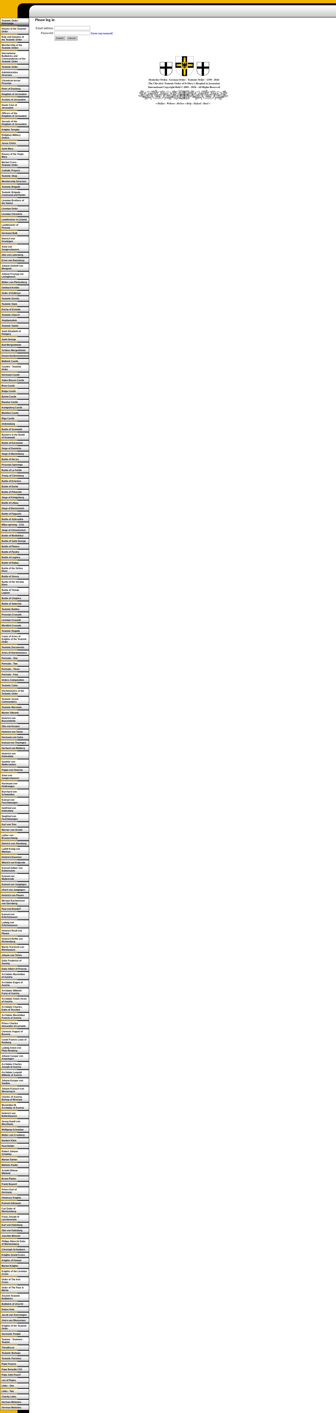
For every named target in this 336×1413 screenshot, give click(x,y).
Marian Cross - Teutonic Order (10, 163)
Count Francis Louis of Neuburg (14, 1041)
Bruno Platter (9, 1178)
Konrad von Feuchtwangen (10, 801)
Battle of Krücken (11, 481)
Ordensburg (8, 424)
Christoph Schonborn (13, 1249)
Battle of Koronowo (12, 443)
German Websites (11, 1402)
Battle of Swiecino (11, 603)
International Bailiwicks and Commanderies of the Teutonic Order (13, 57)
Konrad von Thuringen (14, 742)
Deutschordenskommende (15, 355)
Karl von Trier (9, 824)
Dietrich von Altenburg (14, 843)
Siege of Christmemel (13, 530)
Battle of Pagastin (11, 513)
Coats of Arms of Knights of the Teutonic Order (14, 639)
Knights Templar (11, 129)
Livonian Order (10, 208)
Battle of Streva (10, 576)
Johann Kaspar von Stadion (12, 1082)
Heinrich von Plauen (13, 895)
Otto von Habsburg (12, 1230)
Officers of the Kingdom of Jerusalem (14, 114)
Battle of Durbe (10, 486)
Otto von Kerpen (11, 726)
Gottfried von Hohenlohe (9, 809)
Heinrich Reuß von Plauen (12, 932)
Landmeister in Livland (14, 219)
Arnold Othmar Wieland (10, 1172)
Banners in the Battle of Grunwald (13, 436)
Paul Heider (8, 1146)
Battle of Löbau (10, 503)
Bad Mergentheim (11, 345)
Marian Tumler (9, 1159)
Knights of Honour (12, 1260)
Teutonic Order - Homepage (10, 22)
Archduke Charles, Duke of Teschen (12, 1008)
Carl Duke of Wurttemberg (9, 1210)
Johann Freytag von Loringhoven (13, 275)
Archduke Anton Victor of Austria (14, 1000)
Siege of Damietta (11, 448)
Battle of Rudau (10, 563)
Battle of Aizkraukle (12, 519)
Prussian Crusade (12, 614)
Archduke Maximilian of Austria (13, 975)
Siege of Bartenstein (13, 508)
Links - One (8, 1385)
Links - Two (8, 1391)
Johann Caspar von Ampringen (12, 1057)
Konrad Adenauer (11, 1203)
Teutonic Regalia (11, 631)
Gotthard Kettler (10, 287)
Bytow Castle (9, 396)
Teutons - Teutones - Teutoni (13, 1341)
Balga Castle (9, 391)
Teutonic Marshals (12, 707)
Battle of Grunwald (12, 429)
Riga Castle (8, 418)
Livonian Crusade (11, 620)
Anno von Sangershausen (10, 248)
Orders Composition (13, 680)
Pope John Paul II (11, 1374)
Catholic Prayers (11, 170)
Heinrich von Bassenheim (9, 719)
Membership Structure (14, 181)
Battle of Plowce (10, 546)
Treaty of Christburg (13, 475)
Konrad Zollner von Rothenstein (12, 869)
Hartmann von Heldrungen (9, 785)
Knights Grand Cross (13, 1255)
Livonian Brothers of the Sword (13, 202)
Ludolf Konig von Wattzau (11, 850)
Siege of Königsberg (13, 497)
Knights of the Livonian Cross (14, 1272)
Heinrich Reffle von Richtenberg (12, 940)
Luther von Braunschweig (10, 836)
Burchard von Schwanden (9, 793)
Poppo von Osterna (12, 770)
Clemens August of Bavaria (12, 1033)
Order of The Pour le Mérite (13, 1289)
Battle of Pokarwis (12, 492)
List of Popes (9, 1380)
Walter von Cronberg (13, 1135)
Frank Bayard (9, 1184)
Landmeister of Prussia (10, 226)
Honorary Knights (11, 1197)
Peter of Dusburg (11, 88)
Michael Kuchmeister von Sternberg (13, 902)
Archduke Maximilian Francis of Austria (13, 1016)
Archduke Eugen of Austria (12, 984)
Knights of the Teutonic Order (14, 1327)
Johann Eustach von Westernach (13, 1090)
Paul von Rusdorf (11, 909)
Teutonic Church (11, 315)
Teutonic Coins (10, 685)
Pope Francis (9, 1364)
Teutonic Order (10, 67)
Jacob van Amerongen (14, 1315)
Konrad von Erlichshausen (10, 915)
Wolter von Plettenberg (14, 282)
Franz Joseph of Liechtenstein (10, 1218)
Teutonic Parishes (11, 1358)
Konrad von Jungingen (14, 884)
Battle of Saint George (14, 541)
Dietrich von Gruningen (8, 240)
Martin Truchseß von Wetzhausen (13, 948)
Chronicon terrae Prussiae (11, 82)
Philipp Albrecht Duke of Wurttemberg (13, 1242)
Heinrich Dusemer (12, 857)
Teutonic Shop (9, 176)
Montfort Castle (10, 413)
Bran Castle (8, 385)
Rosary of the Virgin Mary (13, 155)
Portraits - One (10, 658)
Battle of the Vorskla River (13, 583)
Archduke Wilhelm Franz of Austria (12, 992)
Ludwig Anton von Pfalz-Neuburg (11, 1049)
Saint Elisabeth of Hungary (11, 332)
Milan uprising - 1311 (13, 524)
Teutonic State (9, 304)
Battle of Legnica (11, 557)
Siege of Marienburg (13, 454)
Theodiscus (8, 1347)
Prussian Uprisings (12, 464)
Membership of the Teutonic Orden (12, 46)
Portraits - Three (11, 669)
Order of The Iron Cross (11, 1281)
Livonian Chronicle (12, 214)
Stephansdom (9, 320)
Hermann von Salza (12, 737)
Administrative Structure (10, 73)
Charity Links (9, 1396)
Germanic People (11, 1334)
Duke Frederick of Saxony (11, 962)
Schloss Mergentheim (14, 350)
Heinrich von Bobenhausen (9, 1114)
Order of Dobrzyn (11, 293)
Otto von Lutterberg (12, 255)
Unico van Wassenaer (14, 1320)
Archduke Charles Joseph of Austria (12, 1065)
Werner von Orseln (12, 830)
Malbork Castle (10, 361)
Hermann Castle (11, 374)
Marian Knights (10, 1265)
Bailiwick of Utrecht (12, 1304)
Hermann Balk (10, 233)
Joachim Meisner (11, 1236)
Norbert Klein (9, 1140)
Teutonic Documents (13, 647)
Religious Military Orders (11, 136)
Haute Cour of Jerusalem (9, 106)
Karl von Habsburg (12, 1225)
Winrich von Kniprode (13, 862)
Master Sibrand (10, 712)
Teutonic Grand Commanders (10, 700)
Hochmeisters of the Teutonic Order (13, 692)
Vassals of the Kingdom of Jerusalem (14, 123)
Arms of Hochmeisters (14, 652)
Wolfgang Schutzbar (13, 1129)
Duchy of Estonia (11, 309)
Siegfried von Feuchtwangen (10, 817)
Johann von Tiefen (12, 955)
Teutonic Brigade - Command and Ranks (13, 193)
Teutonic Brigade (11, 186)
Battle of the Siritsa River (12, 569)
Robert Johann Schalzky (10, 1153)
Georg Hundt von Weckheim (11, 1123)
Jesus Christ (9, 143)
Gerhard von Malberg (13, 748)
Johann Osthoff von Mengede (12, 267)
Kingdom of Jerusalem (14, 94)
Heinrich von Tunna (12, 731)
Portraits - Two (10, 663)
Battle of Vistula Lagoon (10, 591)
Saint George (9, 339)
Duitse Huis (8, 1309)
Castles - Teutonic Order (11, 368)
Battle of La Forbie (12, 470)
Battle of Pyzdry (10, 552)
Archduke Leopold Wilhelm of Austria (12, 1073)
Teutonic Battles (10, 609)
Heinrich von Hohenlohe (9, 755)
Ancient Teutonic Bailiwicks (11, 1297)
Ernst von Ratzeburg (13, 260)
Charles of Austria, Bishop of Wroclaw (12, 1098)
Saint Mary (7, 148)
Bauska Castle (10, 402)
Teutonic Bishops (11, 1353)
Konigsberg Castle (12, 407)
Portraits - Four (10, 674)
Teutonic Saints (10, 325)
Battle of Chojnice (11, 598)
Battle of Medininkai (12, 535)
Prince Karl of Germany (9, 1191)
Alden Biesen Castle (13, 380)
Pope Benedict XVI (12, 1369)
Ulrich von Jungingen (13, 889)
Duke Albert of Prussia (14, 968)
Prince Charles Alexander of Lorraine (14, 1024)
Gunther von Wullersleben (9, 763)
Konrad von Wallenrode (8, 877)
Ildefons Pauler (10, 1165)
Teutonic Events (10, 298)
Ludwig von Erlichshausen (10, 924)
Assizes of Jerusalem (14, 99)
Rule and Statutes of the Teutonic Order (13, 38)
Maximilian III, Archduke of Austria (13, 1106)
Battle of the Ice (10, 459)
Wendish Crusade (11, 625)
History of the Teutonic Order (14, 30)
